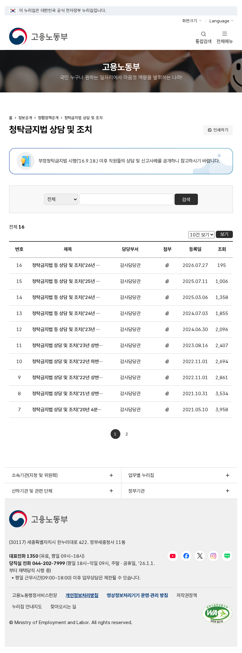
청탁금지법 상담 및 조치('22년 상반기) (65, 377)
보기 (224, 234)
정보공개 (25, 117)
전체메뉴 (224, 37)
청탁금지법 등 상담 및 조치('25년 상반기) (66, 281)
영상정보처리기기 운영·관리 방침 (137, 595)
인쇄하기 (220, 129)
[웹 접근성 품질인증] (217, 613)
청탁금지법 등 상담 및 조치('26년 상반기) (66, 265)
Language (219, 20)
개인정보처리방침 (82, 595)
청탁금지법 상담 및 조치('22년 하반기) (65, 361)
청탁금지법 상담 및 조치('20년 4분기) (65, 410)
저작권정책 (186, 595)
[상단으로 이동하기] (226, 643)
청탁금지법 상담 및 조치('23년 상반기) (65, 345)
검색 (186, 199)
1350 (32, 556)
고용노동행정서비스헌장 (34, 595)
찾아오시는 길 (63, 607)
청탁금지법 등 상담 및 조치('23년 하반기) (66, 329)
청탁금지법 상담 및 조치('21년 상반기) (65, 393)
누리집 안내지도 (27, 607)
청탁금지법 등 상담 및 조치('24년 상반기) (66, 313)
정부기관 (136, 491)
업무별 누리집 (141, 475)
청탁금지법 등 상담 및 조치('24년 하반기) (66, 297)
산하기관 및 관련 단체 (32, 491)
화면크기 (189, 20)
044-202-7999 (48, 563)
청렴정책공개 (48, 117)
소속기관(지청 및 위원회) (35, 475)
